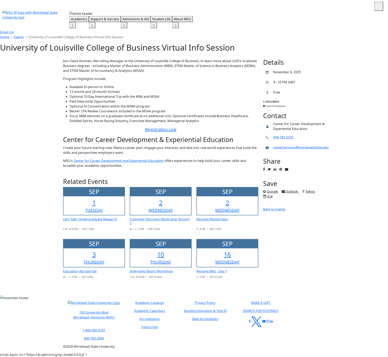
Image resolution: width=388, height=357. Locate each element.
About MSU (182, 19)
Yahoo (310, 191)
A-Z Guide (344, 5)
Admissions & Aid (135, 19)
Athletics (363, 5)
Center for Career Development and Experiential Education (118, 160)
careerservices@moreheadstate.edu (301, 147)
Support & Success (105, 19)
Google (273, 191)
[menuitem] (4, 37)
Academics (79, 19)
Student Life (161, 19)
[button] (94, 305)
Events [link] (19, 37)
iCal (270, 196)
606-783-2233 (283, 137)
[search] (378, 6)
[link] (94, 315)
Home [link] (4, 37)
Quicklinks (318, 5)
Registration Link (160, 129)
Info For (294, 5)
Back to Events (274, 209)
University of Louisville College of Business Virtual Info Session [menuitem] (75, 37)
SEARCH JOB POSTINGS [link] (260, 311)
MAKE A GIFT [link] (260, 303)
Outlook (292, 191)
